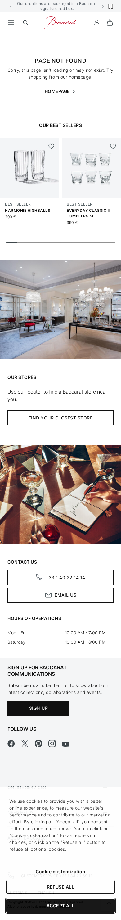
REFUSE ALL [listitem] (60, 886)
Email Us (65, 595)
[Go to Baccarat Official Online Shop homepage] (60, 22)
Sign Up (38, 708)
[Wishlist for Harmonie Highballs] (51, 146)
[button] (11, 6)
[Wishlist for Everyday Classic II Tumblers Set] (113, 146)
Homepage (58, 91)
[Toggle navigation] (11, 22)
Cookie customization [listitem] (60, 871)
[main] (60, 335)
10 (109, 242)
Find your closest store (61, 417)
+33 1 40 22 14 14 (65, 577)
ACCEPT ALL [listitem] (61, 905)
